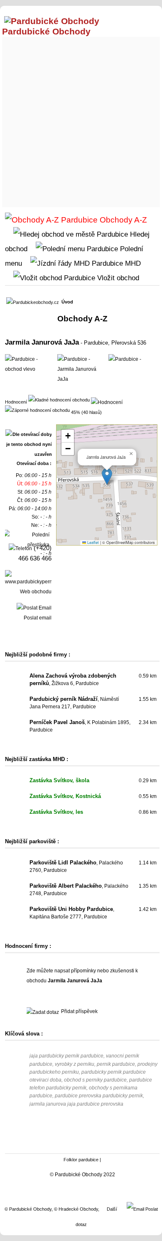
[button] (107, 476)
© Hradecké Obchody (76, 1209)
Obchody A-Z (122, 219)
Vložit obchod (117, 278)
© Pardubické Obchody (28, 1209)
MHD (132, 263)
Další (112, 1209)
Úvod (67, 301)
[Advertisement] (81, 120)
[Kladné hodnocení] (59, 399)
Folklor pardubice (81, 1159)
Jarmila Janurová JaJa (42, 342)
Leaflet (92, 542)
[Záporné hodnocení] (37, 409)
